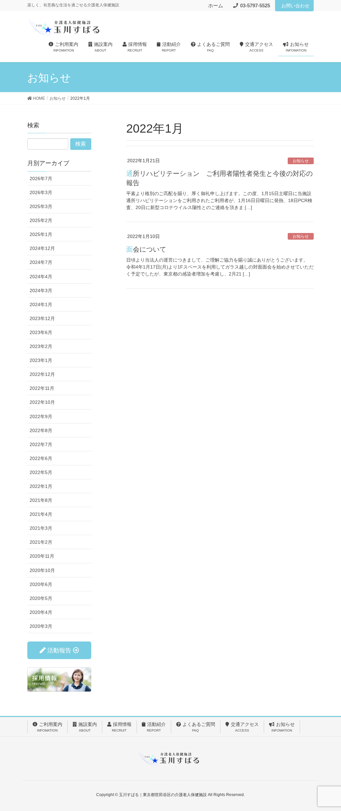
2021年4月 (41, 514)
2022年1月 (41, 486)
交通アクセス (245, 727)
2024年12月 (42, 248)
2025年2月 (41, 220)
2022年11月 (42, 388)
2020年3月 (41, 626)
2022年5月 (41, 472)
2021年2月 (41, 542)
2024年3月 (41, 290)
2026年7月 (41, 178)
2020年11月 (42, 556)
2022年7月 (41, 444)
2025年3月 (41, 206)
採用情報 (122, 727)
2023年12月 (42, 318)
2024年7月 (41, 262)
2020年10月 (42, 570)
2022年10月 (42, 402)
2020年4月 (41, 612)
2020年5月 (41, 598)
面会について (146, 249)
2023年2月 (41, 346)
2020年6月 (41, 584)
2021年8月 (41, 500)
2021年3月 (41, 528)
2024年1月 (41, 304)
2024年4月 (41, 276)
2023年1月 (41, 360)
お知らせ (301, 161)
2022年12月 (42, 374)
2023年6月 (41, 332)
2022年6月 (41, 458)
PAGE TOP (326, 781)
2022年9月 (41, 416)
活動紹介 (156, 727)
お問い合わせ (295, 5)
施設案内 (87, 727)
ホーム (215, 5)
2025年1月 (41, 234)
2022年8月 (41, 430)
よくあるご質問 (198, 727)
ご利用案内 (49, 727)
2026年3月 (41, 192)
